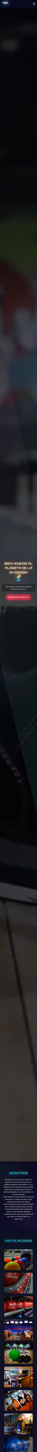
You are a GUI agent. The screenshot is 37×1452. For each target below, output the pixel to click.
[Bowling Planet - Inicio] (5, 3)
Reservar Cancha (18, 597)
